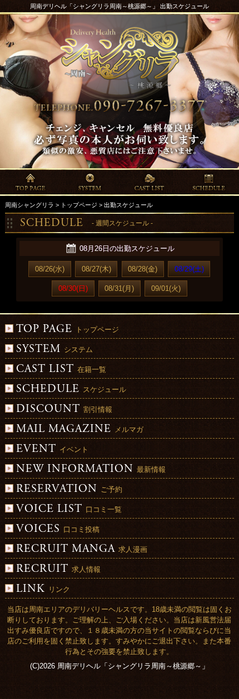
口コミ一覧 (69, 509)
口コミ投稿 (57, 529)
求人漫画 (81, 549)
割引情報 (64, 409)
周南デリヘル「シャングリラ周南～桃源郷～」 (133, 666)
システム (54, 349)
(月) (119, 288)
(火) (166, 288)
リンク (43, 589)
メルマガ (79, 429)
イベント (52, 449)
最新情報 (91, 469)
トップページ (67, 329)
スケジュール (71, 389)
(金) (142, 269)
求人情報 (58, 569)
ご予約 (69, 489)
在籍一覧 (61, 369)
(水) (49, 269)
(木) (96, 269)
